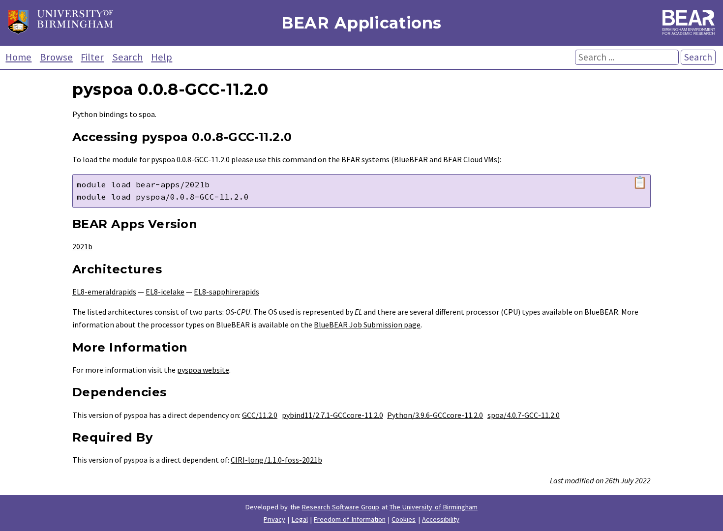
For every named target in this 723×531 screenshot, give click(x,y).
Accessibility (440, 519)
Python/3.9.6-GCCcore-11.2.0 (435, 415)
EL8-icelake (165, 291)
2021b (82, 246)
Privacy (274, 519)
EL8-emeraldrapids (104, 291)
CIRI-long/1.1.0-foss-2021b (276, 460)
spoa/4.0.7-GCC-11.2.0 (523, 415)
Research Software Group (341, 506)
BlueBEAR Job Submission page (367, 324)
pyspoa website (203, 370)
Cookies (404, 519)
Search (127, 57)
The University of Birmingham (434, 506)
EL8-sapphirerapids (226, 291)
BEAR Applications (361, 22)
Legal (300, 519)
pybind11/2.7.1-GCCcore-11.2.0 (332, 415)
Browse (56, 57)
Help (161, 57)
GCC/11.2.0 (259, 415)
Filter (92, 57)
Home (18, 57)
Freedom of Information (350, 519)
